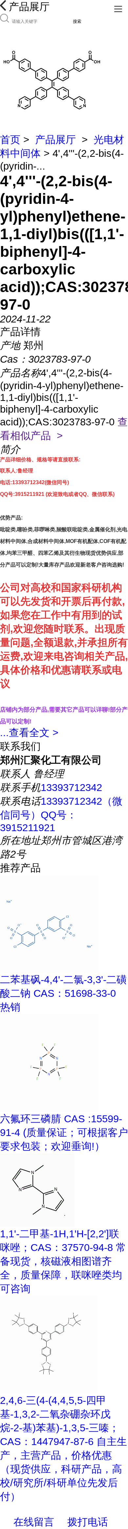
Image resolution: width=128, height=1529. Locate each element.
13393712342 (71, 787)
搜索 (77, 21)
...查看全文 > (29, 732)
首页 (10, 139)
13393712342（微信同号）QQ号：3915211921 (61, 814)
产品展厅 (55, 139)
